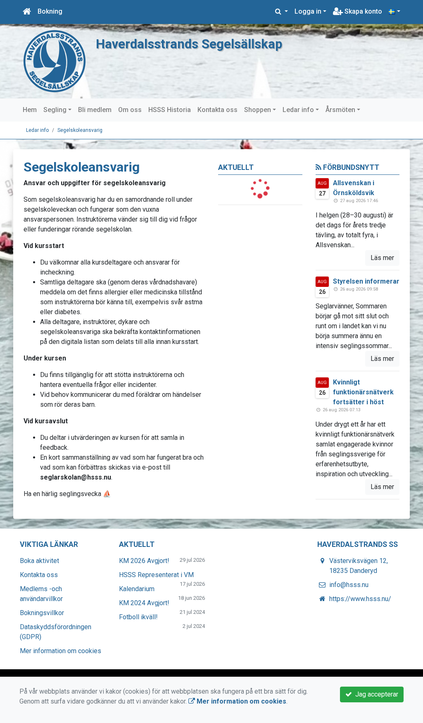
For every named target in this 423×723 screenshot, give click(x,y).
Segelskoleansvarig (79, 130)
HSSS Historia (169, 110)
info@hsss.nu (348, 585)
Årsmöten (340, 110)
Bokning (50, 11)
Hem (30, 110)
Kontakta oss (217, 110)
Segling (55, 110)
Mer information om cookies (60, 651)
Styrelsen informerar (366, 281)
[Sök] (281, 11)
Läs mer (382, 258)
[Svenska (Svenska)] (394, 11)
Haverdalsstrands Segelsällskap (189, 44)
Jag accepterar (375, 694)
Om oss (130, 110)
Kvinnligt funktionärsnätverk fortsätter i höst (363, 392)
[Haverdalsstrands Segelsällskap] (55, 60)
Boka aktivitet (39, 561)
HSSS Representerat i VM (156, 575)
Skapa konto (362, 11)
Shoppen (257, 110)
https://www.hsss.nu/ (360, 599)
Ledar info (298, 110)
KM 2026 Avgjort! (144, 561)
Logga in (308, 11)
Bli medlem (95, 110)
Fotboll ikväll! (138, 617)
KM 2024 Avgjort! (144, 603)
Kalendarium (136, 589)
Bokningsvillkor (42, 613)
